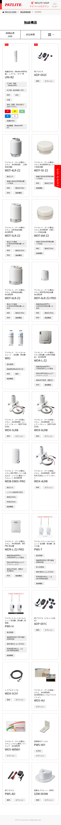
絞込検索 (30, 34)
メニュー (55, 6)
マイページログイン (39, 6)
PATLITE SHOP (42, 3)
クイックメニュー (57, 175)
